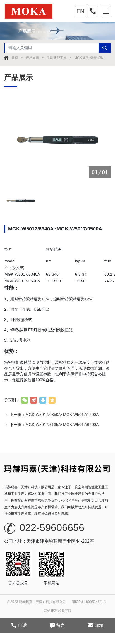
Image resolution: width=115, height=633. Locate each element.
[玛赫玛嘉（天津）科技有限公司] (36, 11)
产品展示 (32, 58)
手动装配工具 (57, 58)
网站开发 (50, 611)
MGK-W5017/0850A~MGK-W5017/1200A (62, 414)
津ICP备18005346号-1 (89, 602)
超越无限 (64, 611)
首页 (14, 58)
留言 (60, 625)
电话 (22, 625)
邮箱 (99, 625)
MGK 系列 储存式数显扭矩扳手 (91, 58)
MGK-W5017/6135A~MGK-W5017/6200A (62, 424)
